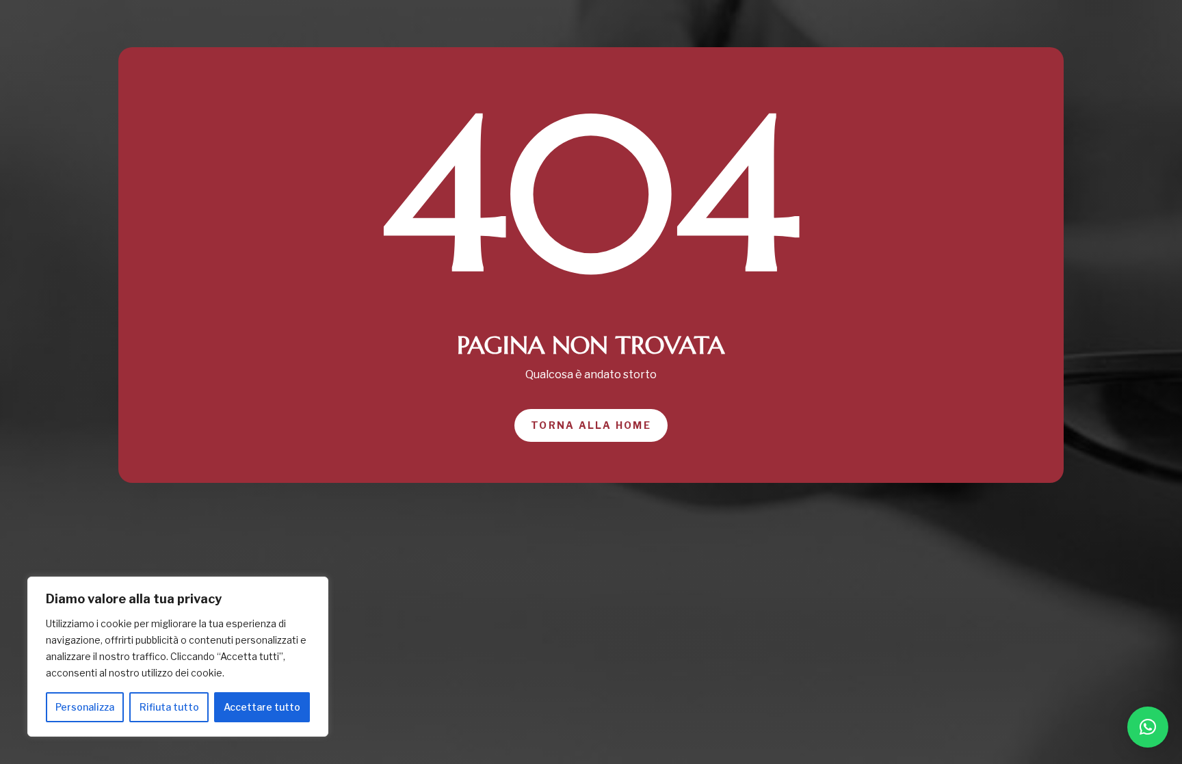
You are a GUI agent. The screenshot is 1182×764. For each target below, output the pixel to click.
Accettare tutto (262, 707)
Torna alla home (591, 425)
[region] (177, 657)
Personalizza (84, 707)
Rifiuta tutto (169, 707)
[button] (1147, 727)
